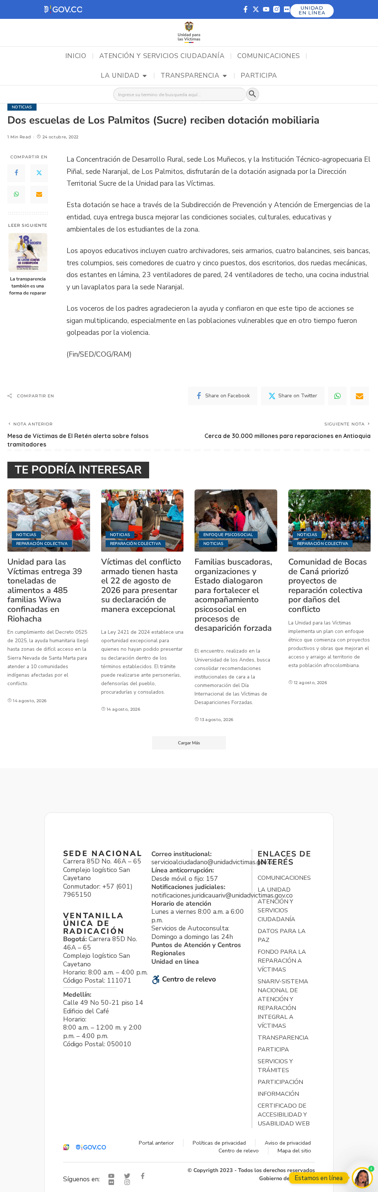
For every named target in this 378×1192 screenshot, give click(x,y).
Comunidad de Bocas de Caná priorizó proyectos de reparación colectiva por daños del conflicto (327, 585)
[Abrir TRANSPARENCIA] (224, 76)
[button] (63, 9)
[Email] (39, 194)
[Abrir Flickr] (113, 1182)
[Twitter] (39, 173)
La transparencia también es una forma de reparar (27, 286)
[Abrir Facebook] (144, 1176)
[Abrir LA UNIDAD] (144, 76)
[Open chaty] (362, 1177)
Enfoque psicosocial (228, 535)
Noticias (22, 107)
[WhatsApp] (16, 194)
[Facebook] (16, 173)
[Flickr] (287, 9)
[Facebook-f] (245, 9)
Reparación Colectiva (42, 543)
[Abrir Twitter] (129, 1176)
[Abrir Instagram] (129, 1182)
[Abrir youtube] (113, 1176)
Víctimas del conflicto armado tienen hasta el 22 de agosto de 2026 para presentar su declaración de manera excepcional (141, 585)
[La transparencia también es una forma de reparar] (27, 252)
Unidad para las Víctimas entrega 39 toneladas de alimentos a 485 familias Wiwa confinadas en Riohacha (44, 590)
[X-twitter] (255, 9)
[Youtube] (266, 9)
